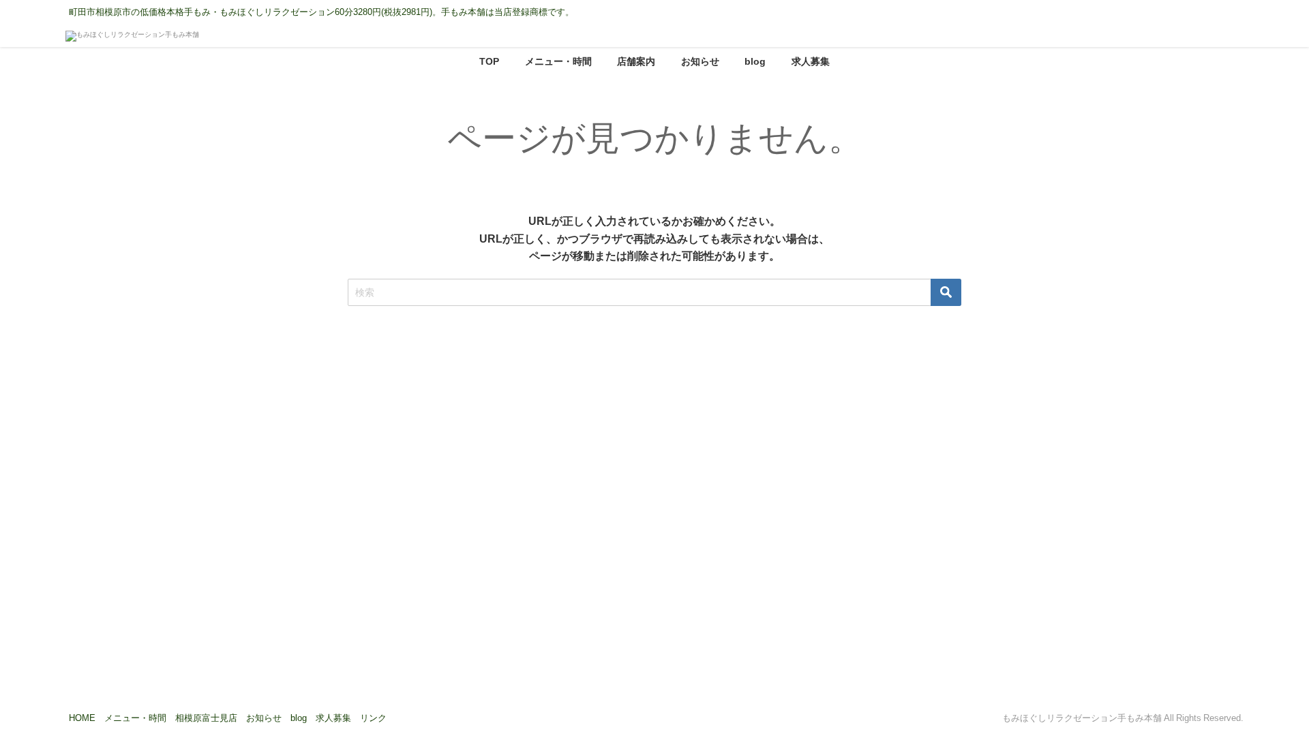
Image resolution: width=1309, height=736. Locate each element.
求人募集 (811, 61)
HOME (82, 718)
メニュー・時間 (558, 61)
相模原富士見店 (206, 718)
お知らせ (700, 61)
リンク (373, 718)
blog (755, 61)
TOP (489, 61)
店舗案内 (636, 61)
